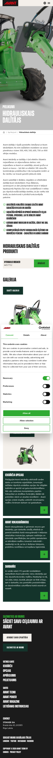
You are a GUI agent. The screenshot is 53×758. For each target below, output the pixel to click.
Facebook (30, 741)
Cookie (5, 752)
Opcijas (7, 670)
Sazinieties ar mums (15, 647)
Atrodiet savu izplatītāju (17, 637)
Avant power (10, 697)
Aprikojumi (12, 132)
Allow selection (26, 421)
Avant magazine (11, 701)
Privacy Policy (15, 752)
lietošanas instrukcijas (16, 706)
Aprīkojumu (9, 675)
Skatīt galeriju (13, 290)
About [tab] (43, 335)
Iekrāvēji (7, 666)
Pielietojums (9, 680)
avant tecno (9, 692)
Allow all (26, 413)
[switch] (46, 386)
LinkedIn (6, 741)
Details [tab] (26, 335)
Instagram (22, 741)
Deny (26, 428)
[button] (26, 320)
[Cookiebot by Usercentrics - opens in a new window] (39, 328)
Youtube (13, 741)
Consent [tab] (9, 335)
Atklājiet (42, 264)
